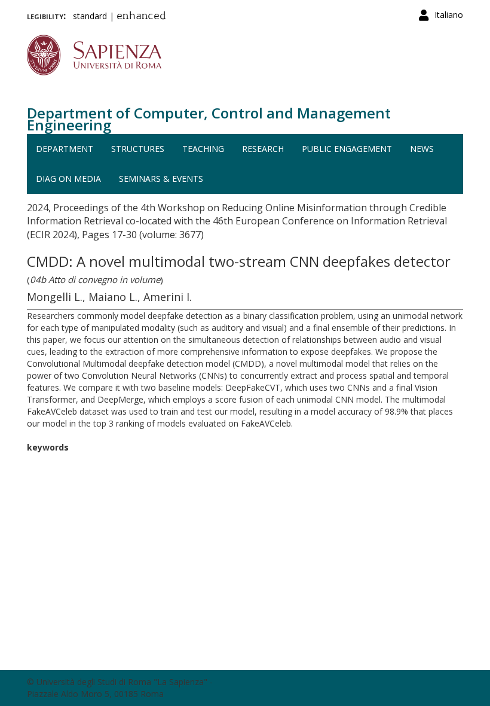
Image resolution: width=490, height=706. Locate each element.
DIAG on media (68, 178)
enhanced (141, 16)
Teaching (203, 148)
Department (64, 148)
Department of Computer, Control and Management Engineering (209, 119)
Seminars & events (161, 178)
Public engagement (347, 148)
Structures (137, 148)
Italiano (448, 14)
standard (90, 16)
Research (263, 148)
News (422, 148)
